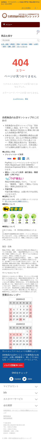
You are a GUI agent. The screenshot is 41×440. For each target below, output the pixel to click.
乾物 (18, 44)
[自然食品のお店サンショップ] (20, 15)
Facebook (17, 379)
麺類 (30, 44)
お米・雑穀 (5, 44)
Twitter (29, 379)
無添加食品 (7, 416)
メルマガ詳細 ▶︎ (11, 365)
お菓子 (36, 44)
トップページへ (18, 99)
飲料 (4, 46)
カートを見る (26, 8)
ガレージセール (22, 46)
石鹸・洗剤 (11, 46)
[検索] (38, 40)
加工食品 (24, 44)
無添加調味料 (7, 418)
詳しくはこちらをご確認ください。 (17, 201)
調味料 (12, 44)
